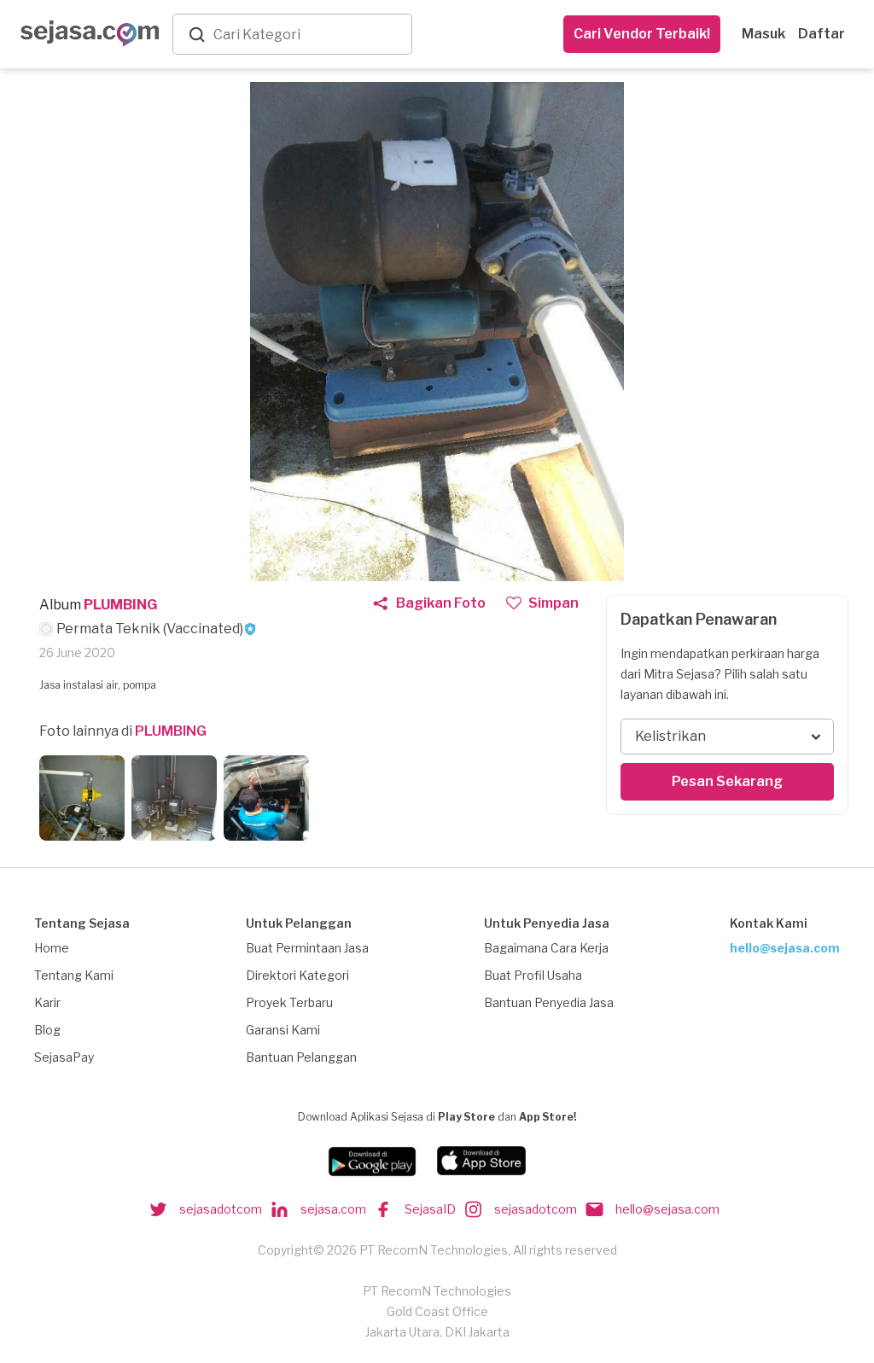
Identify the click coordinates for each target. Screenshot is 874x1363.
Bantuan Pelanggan (301, 1057)
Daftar (821, 34)
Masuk (763, 34)
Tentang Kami (74, 975)
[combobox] (309, 34)
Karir (47, 1002)
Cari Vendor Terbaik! (642, 34)
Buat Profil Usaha (533, 975)
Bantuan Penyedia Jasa (549, 1002)
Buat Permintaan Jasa (307, 948)
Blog (47, 1029)
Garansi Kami (283, 1029)
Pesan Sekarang (727, 781)
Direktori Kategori (297, 975)
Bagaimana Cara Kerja (546, 948)
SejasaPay (64, 1057)
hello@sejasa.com (785, 948)
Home (51, 948)
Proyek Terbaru (289, 1002)
